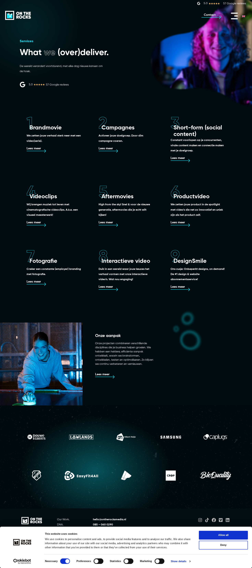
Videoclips (43, 197)
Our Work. (63, 519)
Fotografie (43, 261)
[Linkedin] (228, 520)
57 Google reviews (234, 3)
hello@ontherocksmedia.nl (110, 519)
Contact (210, 14)
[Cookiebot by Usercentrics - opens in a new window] (22, 561)
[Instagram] (200, 520)
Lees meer (34, 148)
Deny (223, 544)
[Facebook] (214, 520)
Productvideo (191, 197)
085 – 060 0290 (103, 524)
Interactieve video (125, 261)
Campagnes (118, 128)
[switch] (98, 561)
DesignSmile (190, 261)
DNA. (60, 524)
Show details (178, 561)
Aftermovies (117, 197)
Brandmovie (45, 128)
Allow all (223, 534)
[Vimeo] (221, 520)
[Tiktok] (207, 520)
